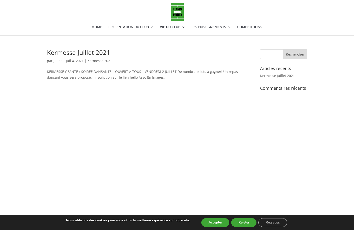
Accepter (215, 222)
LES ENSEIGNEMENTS (208, 27)
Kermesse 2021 (99, 60)
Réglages (273, 222)
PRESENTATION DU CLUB (128, 27)
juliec (57, 60)
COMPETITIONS (249, 27)
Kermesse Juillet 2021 (78, 52)
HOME (97, 27)
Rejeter (243, 222)
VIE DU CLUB (170, 27)
